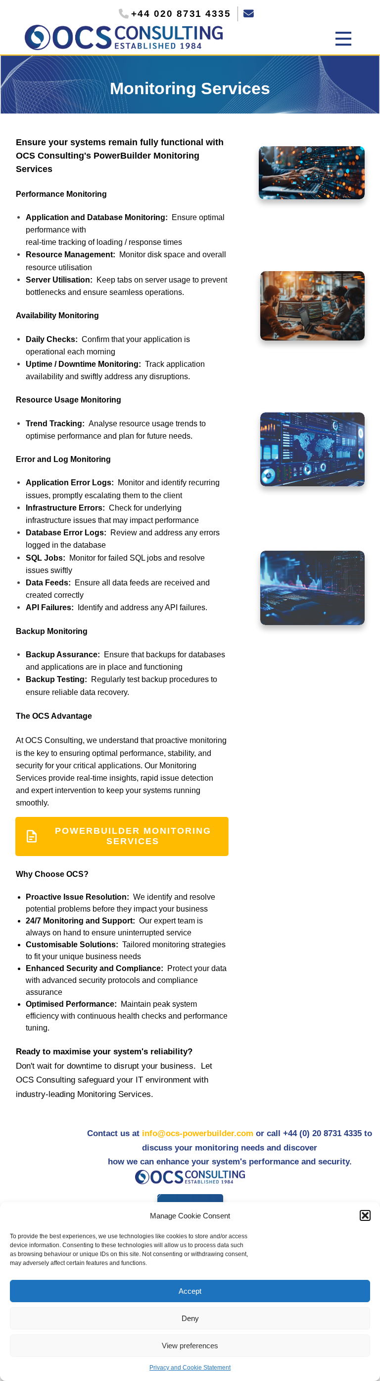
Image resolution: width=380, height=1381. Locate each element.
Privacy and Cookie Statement (190, 1367)
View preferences (190, 1345)
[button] (365, 1215)
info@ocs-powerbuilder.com (197, 1133)
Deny (190, 1318)
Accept (190, 1291)
